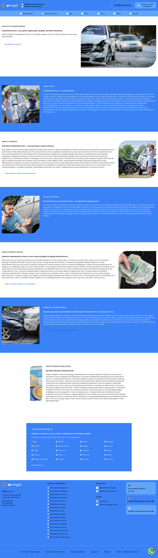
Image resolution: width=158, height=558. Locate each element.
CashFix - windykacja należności (127, 552)
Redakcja (107, 552)
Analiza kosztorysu (51, 14)
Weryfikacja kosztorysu (122, 5)
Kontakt (135, 14)
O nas (103, 14)
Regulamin (94, 552)
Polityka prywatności (78, 552)
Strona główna (28, 14)
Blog (70, 14)
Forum (86, 14)
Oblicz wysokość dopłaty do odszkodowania (20, 173)
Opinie (118, 14)
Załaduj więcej (36, 465)
